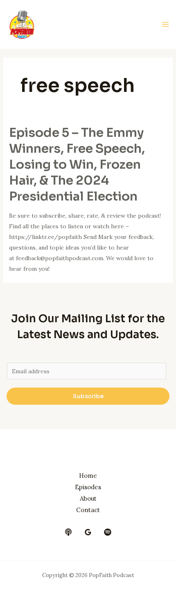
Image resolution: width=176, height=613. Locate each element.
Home (88, 475)
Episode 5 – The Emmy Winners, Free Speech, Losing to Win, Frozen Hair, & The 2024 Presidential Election (77, 164)
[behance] (68, 532)
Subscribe (88, 396)
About (88, 498)
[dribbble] (107, 532)
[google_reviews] (88, 532)
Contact (88, 510)
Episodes (88, 487)
